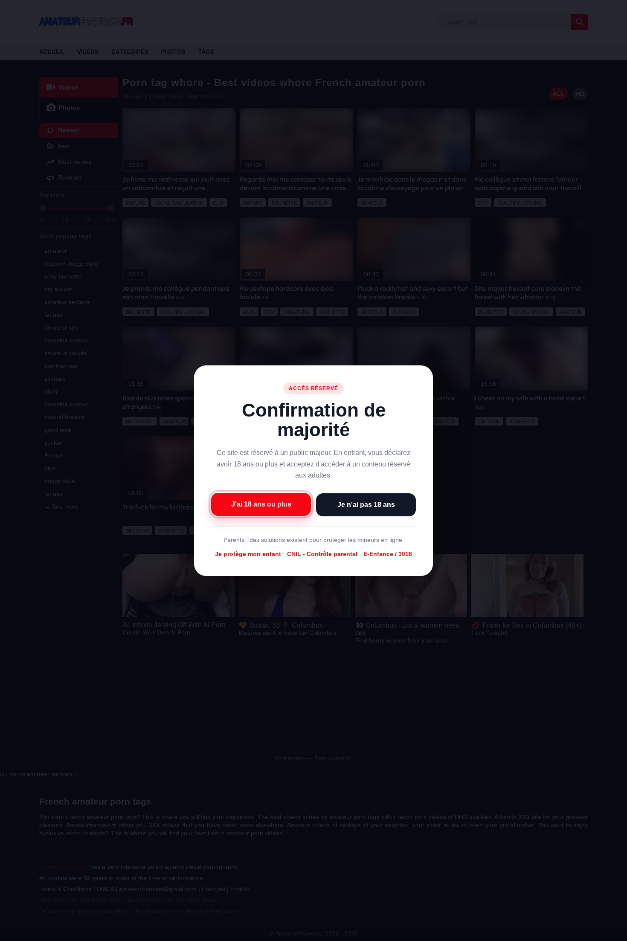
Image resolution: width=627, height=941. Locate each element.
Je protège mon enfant (248, 553)
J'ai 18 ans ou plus (261, 503)
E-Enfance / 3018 (387, 553)
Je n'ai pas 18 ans (366, 504)
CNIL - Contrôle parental (322, 553)
